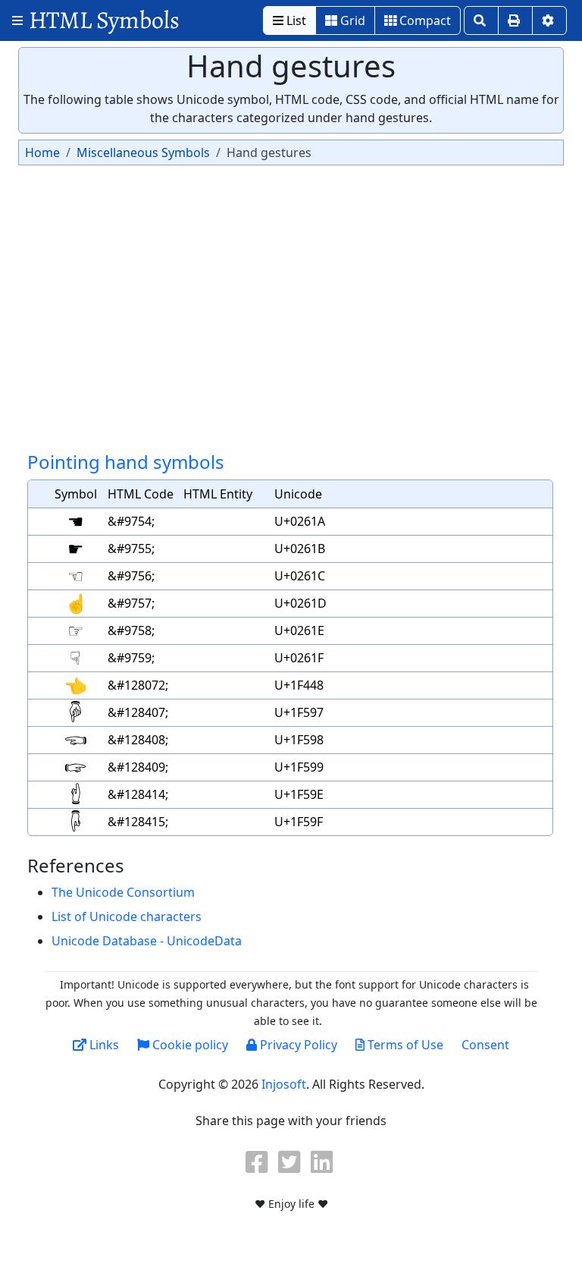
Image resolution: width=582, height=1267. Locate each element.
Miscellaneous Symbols (143, 152)
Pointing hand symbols (125, 461)
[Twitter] (291, 1161)
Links (102, 1044)
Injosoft (283, 1084)
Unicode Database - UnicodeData (147, 940)
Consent (485, 1044)
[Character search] (481, 20)
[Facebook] (258, 1161)
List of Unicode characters (127, 916)
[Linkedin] (323, 1161)
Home (42, 152)
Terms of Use (404, 1044)
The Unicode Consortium (123, 892)
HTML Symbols (104, 20)
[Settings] (549, 20)
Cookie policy (188, 1044)
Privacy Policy (297, 1044)
